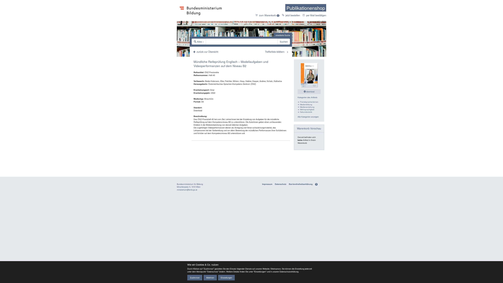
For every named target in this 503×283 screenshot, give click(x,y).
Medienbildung (306, 104)
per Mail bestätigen (316, 15)
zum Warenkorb (268, 15)
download (310, 91)
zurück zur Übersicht (207, 51)
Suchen (284, 41)
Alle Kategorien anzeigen (308, 116)
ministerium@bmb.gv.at (187, 189)
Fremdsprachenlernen (309, 102)
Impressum (267, 184)
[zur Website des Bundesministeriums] (201, 10)
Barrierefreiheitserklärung (301, 184)
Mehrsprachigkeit (307, 109)
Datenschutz (280, 184)
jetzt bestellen (293, 15)
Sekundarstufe (306, 112)
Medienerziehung (307, 107)
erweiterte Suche (283, 35)
